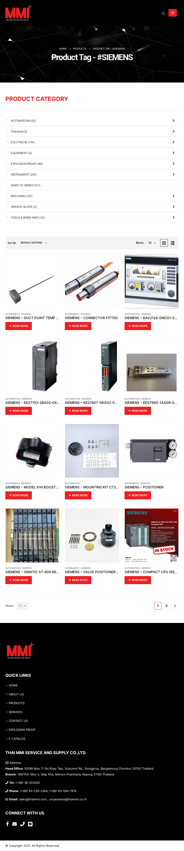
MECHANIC (22, 196)
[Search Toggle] (164, 13)
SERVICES (15, 712)
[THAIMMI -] (18, 12)
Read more (20, 326)
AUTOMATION (132, 314)
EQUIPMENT (21, 153)
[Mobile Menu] (173, 13)
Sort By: (12, 242)
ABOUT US (16, 694)
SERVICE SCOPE (24, 207)
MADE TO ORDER (25, 185)
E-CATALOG (17, 738)
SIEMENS (26, 314)
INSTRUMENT (12, 314)
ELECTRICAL (23, 142)
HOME (13, 685)
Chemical (19, 131)
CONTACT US (18, 721)
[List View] (172, 243)
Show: (140, 242)
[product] (32, 281)
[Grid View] (164, 243)
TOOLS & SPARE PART (28, 217)
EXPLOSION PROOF (27, 163)
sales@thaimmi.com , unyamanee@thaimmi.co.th (53, 799)
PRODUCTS (16, 703)
